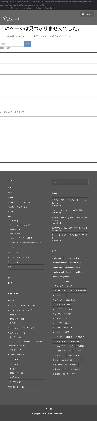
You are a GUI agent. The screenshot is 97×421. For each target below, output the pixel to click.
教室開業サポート (15, 387)
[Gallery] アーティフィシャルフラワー (23, 202)
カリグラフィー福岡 (61, 332)
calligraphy (57, 258)
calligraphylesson (60, 263)
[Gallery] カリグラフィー (19, 207)
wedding (78, 272)
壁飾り (55, 360)
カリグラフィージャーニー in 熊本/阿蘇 (17, 61)
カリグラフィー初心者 (62, 314)
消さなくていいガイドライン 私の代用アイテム (21, 77)
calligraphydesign (72, 258)
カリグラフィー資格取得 (62, 337)
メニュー (88, 14)
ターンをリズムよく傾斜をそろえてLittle (18, 88)
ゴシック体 (74, 341)
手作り (77, 360)
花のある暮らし (76, 369)
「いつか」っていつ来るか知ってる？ (17, 99)
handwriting (57, 267)
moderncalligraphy (72, 267)
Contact (11, 247)
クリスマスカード (60, 341)
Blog (9, 216)
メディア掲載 (14, 233)
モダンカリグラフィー (62, 351)
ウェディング (13, 262)
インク (69, 286)
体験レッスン (8, 134)
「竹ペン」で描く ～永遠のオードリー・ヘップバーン (24, 55)
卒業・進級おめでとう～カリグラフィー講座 (20, 94)
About (10, 192)
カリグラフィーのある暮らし (64, 300)
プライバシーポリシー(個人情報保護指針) (24, 242)
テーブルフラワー (60, 346)
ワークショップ (59, 355)
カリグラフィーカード (62, 304)
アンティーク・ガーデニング (13, 149)
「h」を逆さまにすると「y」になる (16, 83)
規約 (9, 267)
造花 (73, 374)
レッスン (77, 351)
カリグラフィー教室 (61, 323)
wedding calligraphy (61, 277)
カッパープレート (60, 290)
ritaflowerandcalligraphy (62, 272)
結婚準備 (73, 364)
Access (10, 211)
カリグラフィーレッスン (62, 309)
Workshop (12, 197)
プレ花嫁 (80, 346)
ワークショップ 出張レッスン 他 (18, 139)
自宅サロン (57, 369)
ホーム (10, 187)
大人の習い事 (66, 360)
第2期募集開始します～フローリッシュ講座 (19, 105)
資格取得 (6, 129)
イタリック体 (58, 286)
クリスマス (79, 337)
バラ (72, 346)
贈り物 (65, 374)
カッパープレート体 (78, 290)
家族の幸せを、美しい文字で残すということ (20, 72)
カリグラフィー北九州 (62, 318)
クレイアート (14, 229)
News (2, 119)
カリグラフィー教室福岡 (62, 327)
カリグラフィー (7, 124)
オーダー (6, 144)
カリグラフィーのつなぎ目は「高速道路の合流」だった (25, 66)
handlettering (75, 263)
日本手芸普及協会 (60, 364)
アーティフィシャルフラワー (13, 155)
